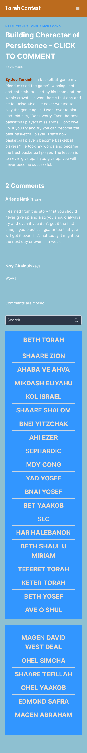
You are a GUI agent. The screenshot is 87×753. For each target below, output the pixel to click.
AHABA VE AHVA (43, 369)
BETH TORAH (43, 340)
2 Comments (14, 67)
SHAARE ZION (43, 356)
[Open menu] (77, 8)
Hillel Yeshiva (17, 26)
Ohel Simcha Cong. (46, 26)
